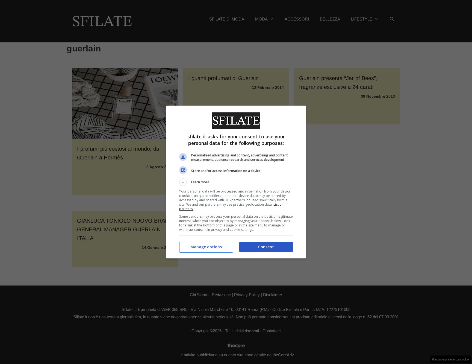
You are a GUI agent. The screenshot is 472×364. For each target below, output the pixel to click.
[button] (236, 182)
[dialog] (236, 182)
